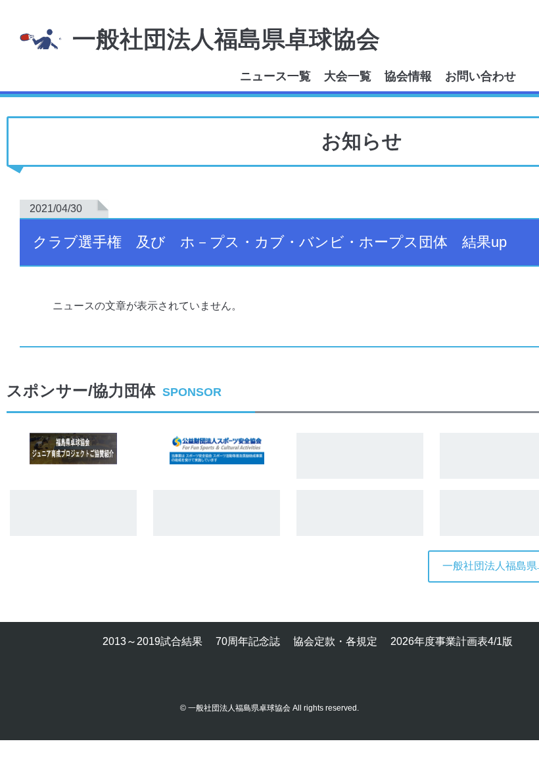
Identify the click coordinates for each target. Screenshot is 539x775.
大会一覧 (347, 76)
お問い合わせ (480, 76)
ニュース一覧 (275, 76)
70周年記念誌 (248, 641)
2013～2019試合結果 (152, 641)
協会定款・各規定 (335, 641)
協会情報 (408, 76)
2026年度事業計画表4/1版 (451, 641)
